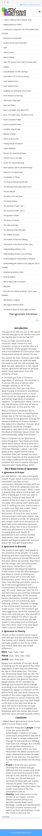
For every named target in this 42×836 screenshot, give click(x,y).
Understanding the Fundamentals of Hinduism (19, 259)
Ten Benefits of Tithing (11, 177)
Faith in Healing (8, 57)
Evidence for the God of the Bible (15, 43)
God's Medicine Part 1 (11, 81)
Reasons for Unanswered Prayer (14, 153)
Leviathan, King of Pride (11, 129)
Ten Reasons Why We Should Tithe (15, 182)
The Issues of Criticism (11, 220)
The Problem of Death (11, 235)
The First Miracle (9, 192)
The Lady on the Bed (10, 225)
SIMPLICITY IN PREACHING (13, 172)
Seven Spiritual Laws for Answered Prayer (17, 168)
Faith (5, 48)
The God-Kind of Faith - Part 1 (13, 206)
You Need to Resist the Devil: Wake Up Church (19, 310)
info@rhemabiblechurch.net (31, 5)
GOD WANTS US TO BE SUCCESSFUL (16, 76)
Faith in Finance (8, 52)
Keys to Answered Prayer (12, 120)
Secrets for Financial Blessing (13, 163)
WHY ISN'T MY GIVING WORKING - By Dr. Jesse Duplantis (19, 293)
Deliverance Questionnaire (12, 38)
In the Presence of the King (12, 96)
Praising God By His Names (13, 144)
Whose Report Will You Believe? (14, 282)
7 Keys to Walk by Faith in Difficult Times (17, 20)
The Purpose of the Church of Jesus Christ (18, 244)
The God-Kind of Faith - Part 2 (13, 211)
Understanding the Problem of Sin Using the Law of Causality (20, 265)
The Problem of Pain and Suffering (15, 239)
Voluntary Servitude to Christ (13, 272)
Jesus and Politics (9, 105)
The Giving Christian (10, 201)
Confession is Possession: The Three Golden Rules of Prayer (20, 31)
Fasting (6, 67)
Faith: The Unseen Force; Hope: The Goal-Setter (20, 62)
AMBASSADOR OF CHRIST (12, 25)
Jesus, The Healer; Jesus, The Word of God (18, 115)
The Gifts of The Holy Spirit (12, 196)
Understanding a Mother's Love (14, 249)
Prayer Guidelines (9, 148)
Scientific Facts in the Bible (12, 158)
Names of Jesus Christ (11, 139)
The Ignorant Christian (11, 216)
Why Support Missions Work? (13, 305)
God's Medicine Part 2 (11, 86)
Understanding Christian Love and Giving (17, 254)
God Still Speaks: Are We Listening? (15, 72)
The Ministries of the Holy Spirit (14, 230)
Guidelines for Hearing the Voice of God (17, 91)
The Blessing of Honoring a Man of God (17, 187)
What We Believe (9, 277)
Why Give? (7, 286)
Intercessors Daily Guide (11, 100)
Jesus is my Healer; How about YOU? (16, 110)
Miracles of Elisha (9, 134)
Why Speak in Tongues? (11, 300)
